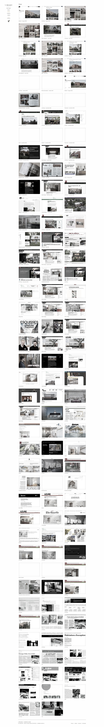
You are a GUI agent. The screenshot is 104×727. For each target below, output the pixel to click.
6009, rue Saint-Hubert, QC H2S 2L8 (30, 723)
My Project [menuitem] (9, 8)
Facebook (79, 723)
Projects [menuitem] (8, 13)
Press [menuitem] (8, 11)
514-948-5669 (20, 723)
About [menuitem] (9, 10)
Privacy (72, 723)
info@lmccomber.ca (40, 723)
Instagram (84, 723)
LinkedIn (75, 723)
